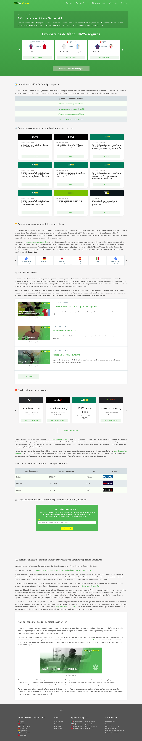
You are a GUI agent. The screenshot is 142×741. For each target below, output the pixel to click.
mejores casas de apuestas (89, 586)
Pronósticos (84, 3)
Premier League (25, 726)
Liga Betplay (24, 730)
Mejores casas (100, 3)
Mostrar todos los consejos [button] (71, 68)
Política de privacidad (112, 726)
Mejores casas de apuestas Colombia (71, 109)
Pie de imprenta (110, 728)
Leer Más (29, 376)
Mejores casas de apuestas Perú (71, 104)
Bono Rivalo (58, 728)
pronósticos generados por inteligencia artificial (53, 570)
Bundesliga (23, 728)
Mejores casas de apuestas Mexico (84, 721)
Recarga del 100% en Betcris (66, 355)
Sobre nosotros (110, 721)
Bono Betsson (58, 721)
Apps (125, 3)
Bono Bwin (57, 724)
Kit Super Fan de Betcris (64, 330)
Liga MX (22, 721)
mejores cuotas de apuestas (66, 607)
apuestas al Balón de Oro (81, 570)
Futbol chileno (25, 733)
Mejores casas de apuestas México (71, 114)
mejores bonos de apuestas (59, 439)
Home (70, 3)
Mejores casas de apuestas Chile (71, 119)
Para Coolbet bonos (110, 420)
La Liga (22, 724)
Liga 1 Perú (23, 735)
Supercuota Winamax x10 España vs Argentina (75, 306)
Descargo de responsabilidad (114, 730)
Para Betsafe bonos (57, 420)
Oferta (35, 156)
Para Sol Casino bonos (31, 420)
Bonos (114, 3)
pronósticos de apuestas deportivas (35, 242)
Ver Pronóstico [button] (38, 57)
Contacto (108, 724)
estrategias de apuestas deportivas (88, 640)
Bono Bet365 (58, 726)
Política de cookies (111, 733)
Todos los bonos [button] (71, 430)
